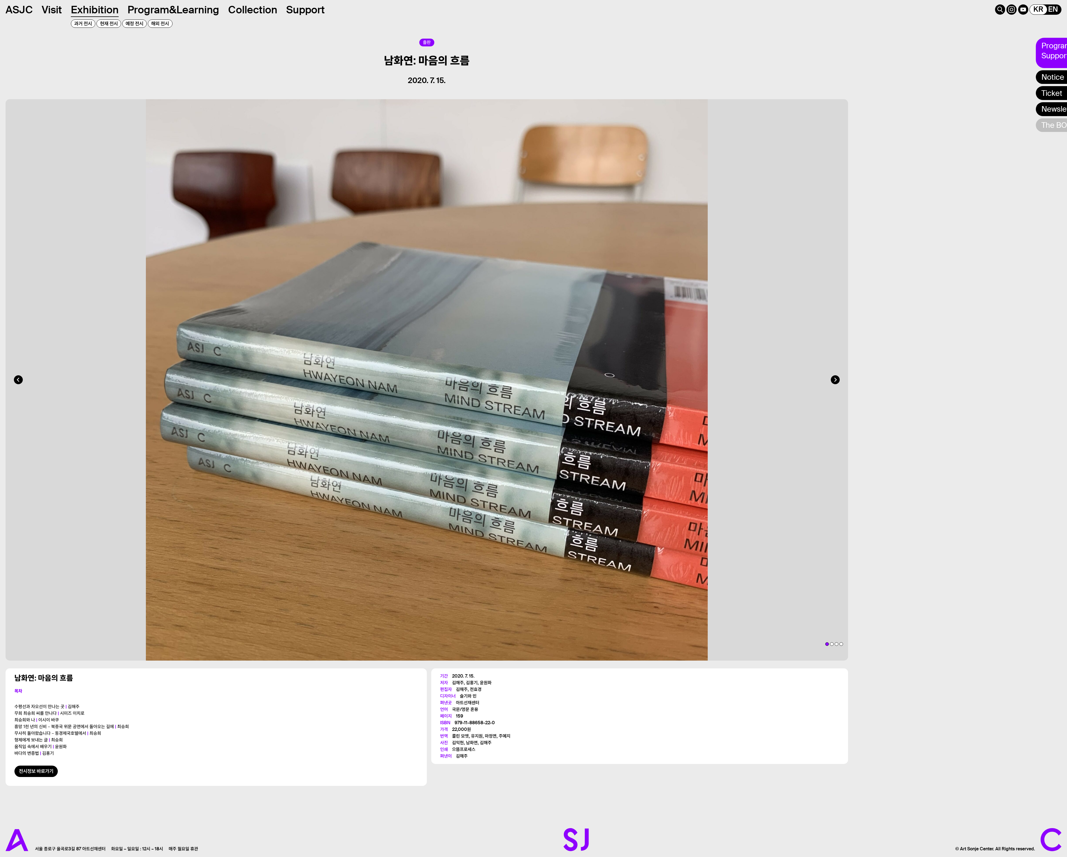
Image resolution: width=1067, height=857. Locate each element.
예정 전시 (134, 24)
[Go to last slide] (18, 379)
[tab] (827, 644)
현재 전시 (109, 24)
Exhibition (95, 9)
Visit (52, 9)
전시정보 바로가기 (36, 771)
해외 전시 (160, 24)
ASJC (19, 9)
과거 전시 (83, 24)
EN (1053, 9)
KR (1038, 9)
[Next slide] (835, 379)
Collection (252, 9)
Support (305, 9)
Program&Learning (173, 9)
